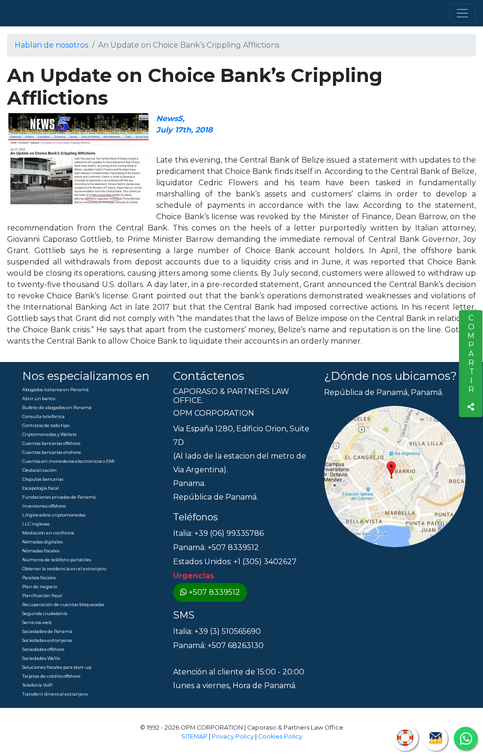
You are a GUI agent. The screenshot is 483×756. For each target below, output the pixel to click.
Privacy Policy (233, 736)
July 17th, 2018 (184, 129)
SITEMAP (194, 736)
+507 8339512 (214, 592)
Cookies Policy (280, 736)
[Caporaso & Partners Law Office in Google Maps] (395, 475)
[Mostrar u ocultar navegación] (462, 13)
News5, (170, 118)
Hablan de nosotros (51, 45)
